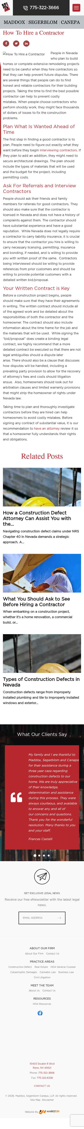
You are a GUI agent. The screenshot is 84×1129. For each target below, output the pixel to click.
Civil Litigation (42, 977)
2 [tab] (39, 856)
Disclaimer (48, 1100)
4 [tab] (49, 856)
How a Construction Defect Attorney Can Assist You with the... (37, 519)
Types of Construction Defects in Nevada (41, 682)
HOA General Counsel (63, 967)
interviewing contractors (58, 150)
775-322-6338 (45, 1078)
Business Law (66, 972)
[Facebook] (6, 43)
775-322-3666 (44, 8)
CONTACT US (42, 1086)
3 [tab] (44, 856)
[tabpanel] (42, 797)
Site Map (35, 1100)
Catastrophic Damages (23, 972)
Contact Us (52, 954)
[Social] (40, 1013)
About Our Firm (34, 954)
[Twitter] (16, 43)
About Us (34, 990)
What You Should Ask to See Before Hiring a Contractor (36, 602)
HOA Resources (42, 1004)
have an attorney (47, 428)
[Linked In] (26, 43)
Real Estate (41, 967)
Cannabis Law (48, 972)
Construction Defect (20, 967)
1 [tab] (35, 855)
